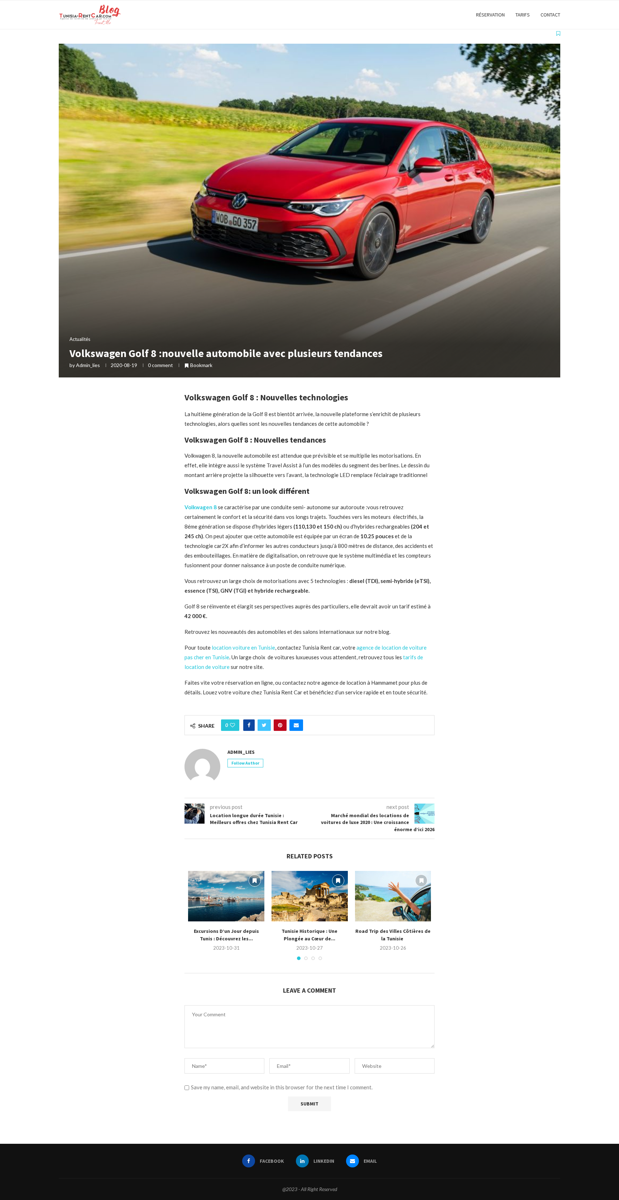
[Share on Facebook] (249, 725)
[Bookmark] (558, 33)
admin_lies (88, 365)
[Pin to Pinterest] (280, 725)
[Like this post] (232, 725)
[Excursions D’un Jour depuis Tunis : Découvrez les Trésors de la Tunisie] (226, 896)
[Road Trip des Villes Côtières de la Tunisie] (393, 896)
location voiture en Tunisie (243, 647)
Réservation (490, 14)
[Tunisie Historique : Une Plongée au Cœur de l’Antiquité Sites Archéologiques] (310, 896)
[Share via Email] (296, 725)
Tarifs (522, 14)
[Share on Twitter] (264, 725)
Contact (550, 14)
